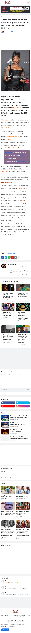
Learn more (11, 626)
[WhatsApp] (9, 257)
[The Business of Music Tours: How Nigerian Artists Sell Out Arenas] (5, 418)
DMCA (3, 471)
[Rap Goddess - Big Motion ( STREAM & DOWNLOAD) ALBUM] (5, 438)
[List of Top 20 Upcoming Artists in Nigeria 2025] (8, 307)
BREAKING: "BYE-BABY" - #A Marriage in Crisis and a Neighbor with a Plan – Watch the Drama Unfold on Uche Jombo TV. (22, 533)
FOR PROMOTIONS (6, 468)
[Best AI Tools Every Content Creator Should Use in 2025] (5, 431)
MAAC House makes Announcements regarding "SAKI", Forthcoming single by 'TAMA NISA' (23, 316)
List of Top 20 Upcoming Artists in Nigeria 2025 (7, 314)
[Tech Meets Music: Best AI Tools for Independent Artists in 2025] (5, 424)
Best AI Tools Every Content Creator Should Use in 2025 (20, 430)
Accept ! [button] (5, 630)
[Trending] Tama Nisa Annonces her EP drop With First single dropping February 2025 (8, 337)
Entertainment (9, 16)
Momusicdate (12, 264)
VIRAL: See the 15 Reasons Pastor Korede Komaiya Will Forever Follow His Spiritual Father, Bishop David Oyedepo (7, 533)
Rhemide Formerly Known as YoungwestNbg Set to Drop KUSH (8, 295)
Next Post (26, 389)
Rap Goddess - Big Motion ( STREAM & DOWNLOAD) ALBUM (19, 437)
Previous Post (5, 389)
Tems (14, 253)
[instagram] (23, 406)
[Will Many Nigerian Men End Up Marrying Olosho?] (23, 506)
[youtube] (8, 406)
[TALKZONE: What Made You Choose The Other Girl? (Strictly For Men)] (23, 490)
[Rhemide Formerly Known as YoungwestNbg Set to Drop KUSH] (8, 287)
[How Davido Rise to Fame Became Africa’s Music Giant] (23, 287)
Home (3, 16)
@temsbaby (9, 152)
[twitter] (23, 402)
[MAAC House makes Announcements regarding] (23, 307)
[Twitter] (6, 257)
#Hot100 (22, 155)
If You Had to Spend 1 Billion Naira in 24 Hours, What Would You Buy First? (8, 514)
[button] (2, 2)
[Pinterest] (12, 257)
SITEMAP (3, 474)
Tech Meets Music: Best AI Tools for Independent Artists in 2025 (19, 423)
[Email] (15, 257)
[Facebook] (2, 257)
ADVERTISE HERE (6, 477)
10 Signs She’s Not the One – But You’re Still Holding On (7, 496)
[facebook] (8, 402)
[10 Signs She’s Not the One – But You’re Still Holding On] (8, 490)
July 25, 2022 (21, 161)
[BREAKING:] (23, 524)
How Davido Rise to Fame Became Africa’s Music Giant (23, 295)
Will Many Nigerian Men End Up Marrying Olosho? (22, 513)
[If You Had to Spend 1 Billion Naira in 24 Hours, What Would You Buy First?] (8, 506)
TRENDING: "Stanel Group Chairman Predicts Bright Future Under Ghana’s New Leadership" (23, 338)
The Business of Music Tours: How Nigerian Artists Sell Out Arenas (19, 416)
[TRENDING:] (23, 329)
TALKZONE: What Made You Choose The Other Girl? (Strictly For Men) (22, 496)
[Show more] (18, 257)
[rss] (22, 621)
